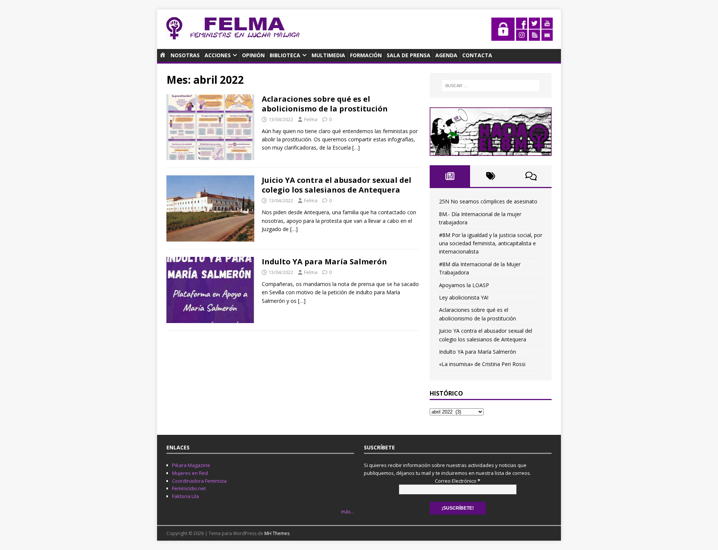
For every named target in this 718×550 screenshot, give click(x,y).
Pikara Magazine (191, 465)
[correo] (547, 36)
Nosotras (185, 55)
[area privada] (503, 36)
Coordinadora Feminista (199, 480)
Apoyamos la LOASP (464, 285)
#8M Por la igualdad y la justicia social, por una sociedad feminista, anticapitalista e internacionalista (490, 243)
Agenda (446, 55)
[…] (356, 147)
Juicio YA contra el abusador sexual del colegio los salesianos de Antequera (336, 185)
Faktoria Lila (185, 496)
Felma (310, 119)
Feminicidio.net (189, 488)
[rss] (534, 36)
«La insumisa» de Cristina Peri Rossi (482, 364)
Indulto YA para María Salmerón (324, 261)
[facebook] (521, 24)
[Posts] (450, 176)
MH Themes (276, 533)
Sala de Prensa (408, 55)
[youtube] (547, 24)
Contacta (477, 55)
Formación (366, 55)
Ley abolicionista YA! (463, 297)
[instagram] (521, 36)
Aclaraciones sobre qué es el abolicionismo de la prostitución (325, 104)
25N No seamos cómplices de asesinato (488, 201)
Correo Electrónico (457, 480)
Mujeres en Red (190, 473)
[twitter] (534, 24)
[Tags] (490, 176)
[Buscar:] (491, 85)
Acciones (218, 55)
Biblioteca (285, 55)
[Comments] (531, 176)
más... (347, 511)
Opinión (253, 55)
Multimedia (328, 55)
